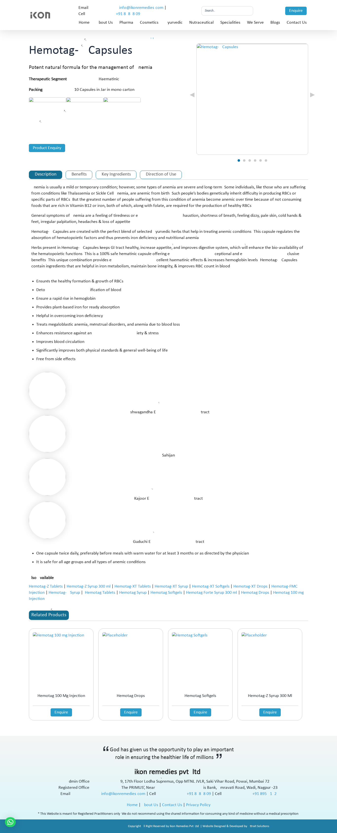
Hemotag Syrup (133, 592)
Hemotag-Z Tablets (46, 586)
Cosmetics (149, 22)
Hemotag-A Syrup (64, 592)
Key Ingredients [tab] (116, 174)
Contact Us (297, 22)
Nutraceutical (201, 22)
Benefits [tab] (79, 174)
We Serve (255, 22)
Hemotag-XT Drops (250, 586)
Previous (200, 94)
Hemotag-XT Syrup (171, 586)
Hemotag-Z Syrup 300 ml (89, 586)
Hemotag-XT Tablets (132, 586)
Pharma (126, 22)
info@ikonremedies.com (141, 7)
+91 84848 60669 (128, 14)
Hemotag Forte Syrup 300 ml (211, 592)
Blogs (275, 22)
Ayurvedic (174, 22)
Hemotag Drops (255, 592)
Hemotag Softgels (166, 592)
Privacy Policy (198, 805)
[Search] (248, 10)
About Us (104, 22)
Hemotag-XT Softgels (210, 586)
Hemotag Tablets (100, 592)
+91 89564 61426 (264, 794)
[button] (10, 822)
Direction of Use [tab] (161, 174)
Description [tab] (45, 174)
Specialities (230, 22)
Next (304, 94)
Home (84, 22)
